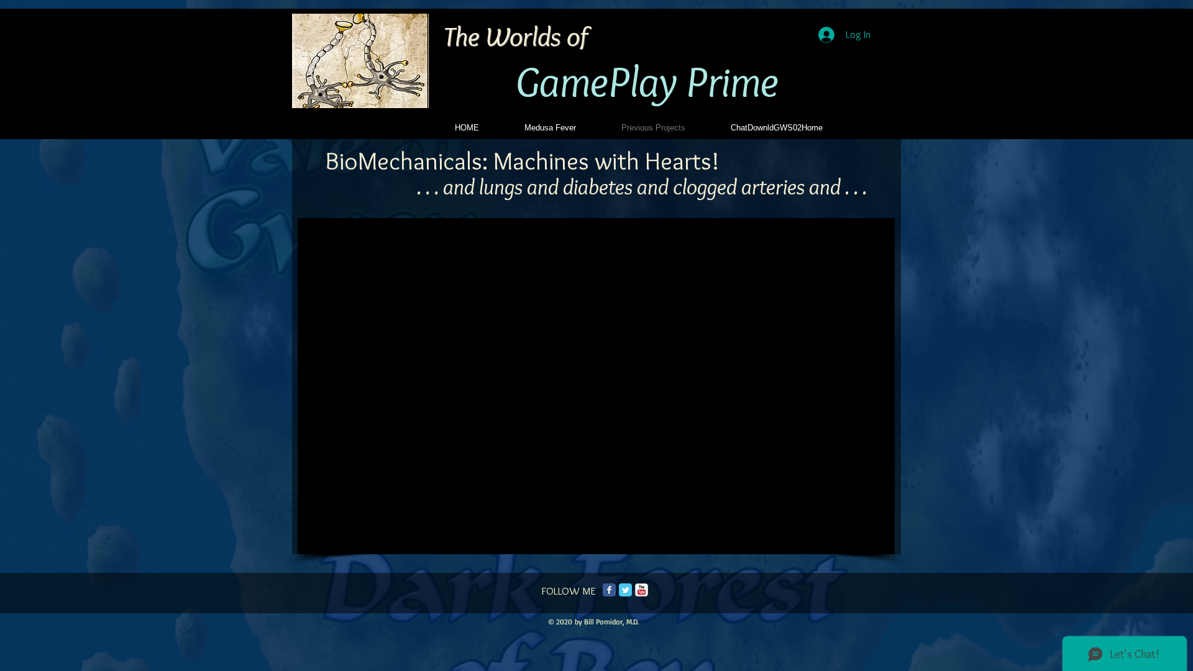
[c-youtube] (641, 589)
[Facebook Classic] (609, 589)
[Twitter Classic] (625, 589)
